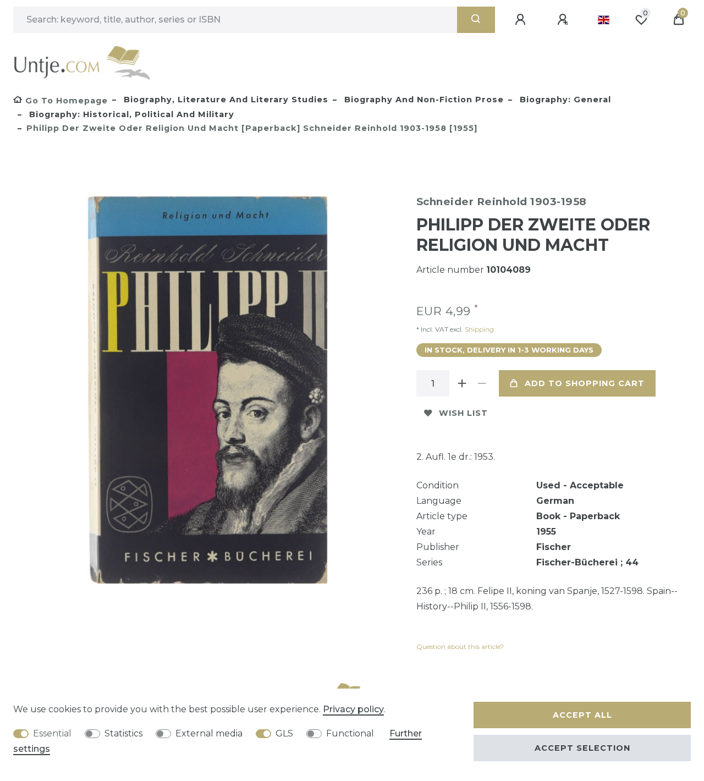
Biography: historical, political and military (130, 114)
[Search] (476, 20)
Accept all (582, 715)
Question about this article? (460, 646)
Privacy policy (353, 709)
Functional (350, 733)
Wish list (463, 413)
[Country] (604, 20)
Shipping (478, 329)
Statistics (123, 733)
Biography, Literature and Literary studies (224, 100)
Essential (52, 733)
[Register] (564, 20)
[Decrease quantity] (482, 383)
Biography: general (564, 100)
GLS (284, 733)
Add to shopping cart (585, 383)
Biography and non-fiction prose (423, 100)
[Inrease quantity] (462, 383)
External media (209, 733)
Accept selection (582, 748)
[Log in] (522, 20)
